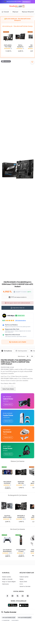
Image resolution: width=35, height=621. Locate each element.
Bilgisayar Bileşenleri (28, 11)
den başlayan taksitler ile (18, 297)
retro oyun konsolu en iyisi (8, 617)
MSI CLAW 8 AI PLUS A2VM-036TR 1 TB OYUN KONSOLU (7, 484)
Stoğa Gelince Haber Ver (18, 307)
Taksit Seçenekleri (22, 350)
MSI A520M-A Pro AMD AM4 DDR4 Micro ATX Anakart (21, 518)
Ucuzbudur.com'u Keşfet (18, 342)
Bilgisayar (15, 11)
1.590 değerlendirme (20, 320)
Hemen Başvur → (26, 1)
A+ (32, 356)
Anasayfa (6, 11)
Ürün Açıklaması (8, 350)
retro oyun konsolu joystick (24, 617)
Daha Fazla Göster (8, 389)
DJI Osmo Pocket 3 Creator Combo (21, 551)
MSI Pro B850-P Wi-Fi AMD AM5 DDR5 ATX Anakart (8, 47)
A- (27, 356)
